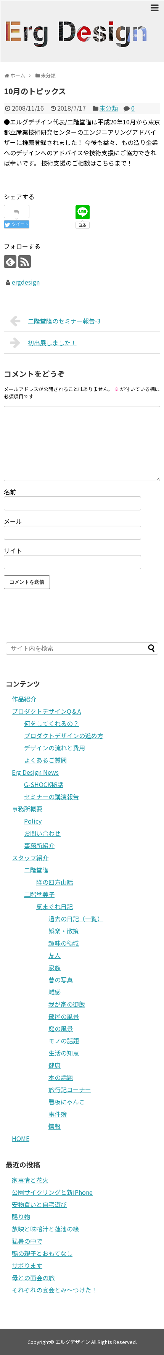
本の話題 (60, 1077)
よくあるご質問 (45, 759)
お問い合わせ (42, 833)
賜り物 (21, 1216)
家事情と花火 (30, 1179)
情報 (54, 1126)
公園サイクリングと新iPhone (52, 1192)
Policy (33, 821)
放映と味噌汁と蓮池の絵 (45, 1228)
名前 (10, 491)
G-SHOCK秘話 (43, 784)
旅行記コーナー (69, 1089)
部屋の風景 (63, 1016)
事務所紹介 (39, 845)
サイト (13, 550)
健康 (54, 1065)
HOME (20, 1138)
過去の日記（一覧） (75, 918)
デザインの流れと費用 (54, 747)
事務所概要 (27, 808)
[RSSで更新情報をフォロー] (24, 261)
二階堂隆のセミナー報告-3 (64, 320)
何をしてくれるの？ (51, 723)
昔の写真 (60, 979)
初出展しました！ (52, 342)
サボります (27, 1265)
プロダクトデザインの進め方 (63, 735)
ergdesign (26, 281)
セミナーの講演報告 (51, 796)
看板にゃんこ (66, 1101)
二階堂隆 (36, 869)
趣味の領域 (63, 943)
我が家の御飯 (66, 1004)
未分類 (109, 108)
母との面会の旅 (33, 1277)
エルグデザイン (72, 1341)
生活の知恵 (63, 1052)
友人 (54, 955)
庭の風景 (60, 1028)
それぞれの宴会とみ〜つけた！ (54, 1289)
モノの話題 (63, 1040)
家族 (54, 967)
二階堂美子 (39, 894)
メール (13, 521)
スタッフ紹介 (30, 857)
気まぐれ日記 (54, 906)
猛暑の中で (27, 1241)
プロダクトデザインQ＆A (46, 711)
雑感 (54, 991)
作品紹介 (24, 698)
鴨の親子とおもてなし (42, 1253)
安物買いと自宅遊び (39, 1204)
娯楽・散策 (63, 930)
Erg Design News (35, 772)
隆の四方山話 (54, 882)
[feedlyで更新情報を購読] (10, 261)
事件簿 (57, 1113)
